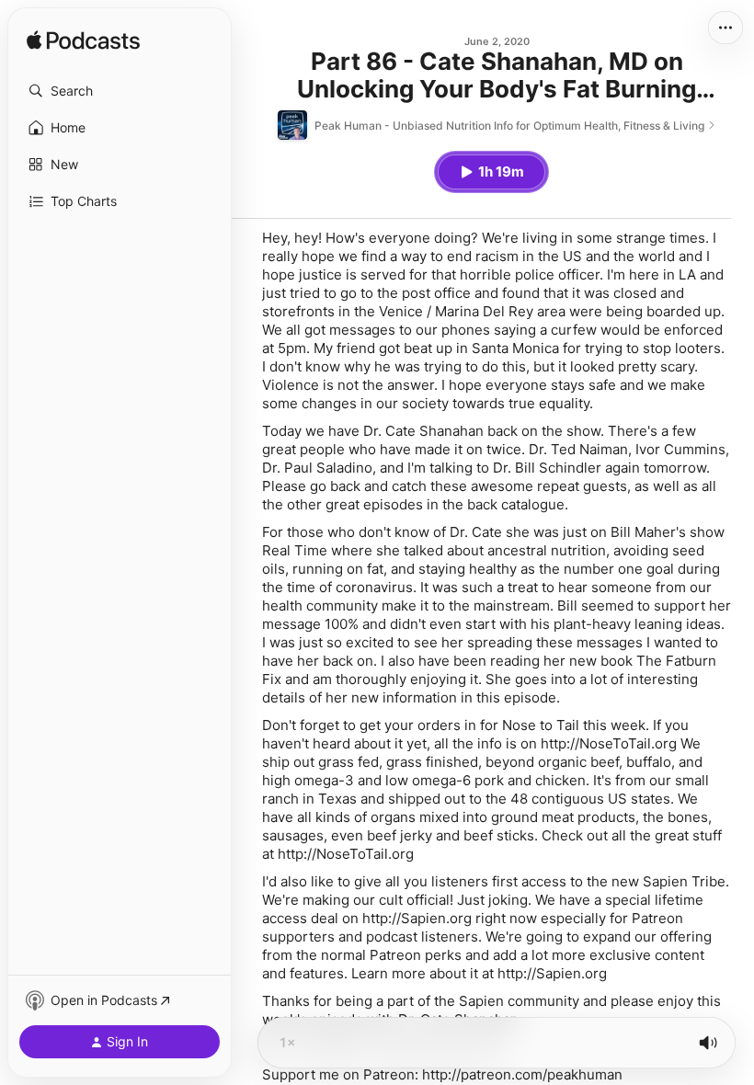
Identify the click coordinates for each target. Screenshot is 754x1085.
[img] (83, 41)
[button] (119, 91)
